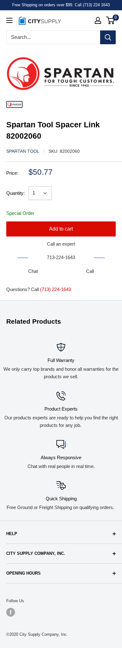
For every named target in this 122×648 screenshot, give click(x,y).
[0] (110, 20)
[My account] (98, 20)
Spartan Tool (22, 151)
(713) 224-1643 (55, 289)
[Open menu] (9, 20)
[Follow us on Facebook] (10, 612)
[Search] (108, 37)
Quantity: (15, 193)
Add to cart (61, 228)
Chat (33, 271)
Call (90, 271)
